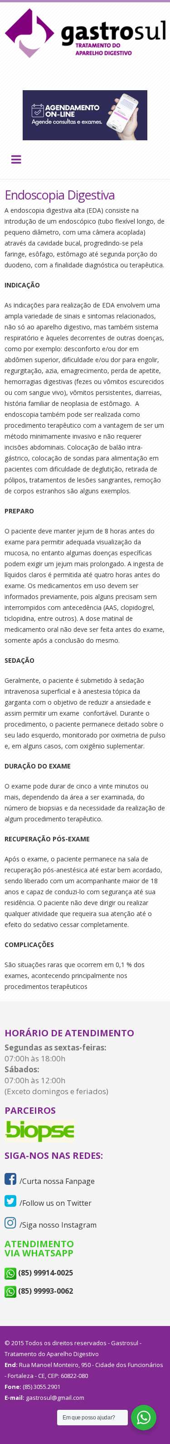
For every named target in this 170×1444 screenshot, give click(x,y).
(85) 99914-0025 (44, 1273)
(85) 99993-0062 (44, 1291)
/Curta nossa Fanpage (57, 1181)
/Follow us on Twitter (55, 1203)
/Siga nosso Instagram (58, 1225)
